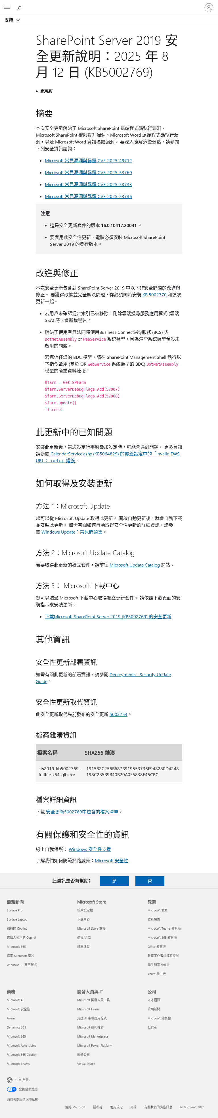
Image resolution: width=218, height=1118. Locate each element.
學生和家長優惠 (158, 965)
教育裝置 (154, 919)
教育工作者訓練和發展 (163, 955)
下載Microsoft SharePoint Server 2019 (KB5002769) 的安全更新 (108, 616)
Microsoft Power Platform (94, 1045)
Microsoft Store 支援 (91, 928)
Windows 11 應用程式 (22, 965)
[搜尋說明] (20, 7)
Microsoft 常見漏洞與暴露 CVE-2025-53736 (88, 196)
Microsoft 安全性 (111, 860)
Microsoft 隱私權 (159, 1018)
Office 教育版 (157, 946)
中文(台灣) (22, 1080)
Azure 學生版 (157, 974)
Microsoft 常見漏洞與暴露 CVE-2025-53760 (88, 172)
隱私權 (97, 1107)
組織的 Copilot (17, 928)
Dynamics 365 (16, 1027)
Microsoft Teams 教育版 (164, 928)
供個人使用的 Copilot (21, 937)
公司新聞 (154, 1009)
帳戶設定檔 (85, 910)
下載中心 (83, 919)
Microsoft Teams (18, 1063)
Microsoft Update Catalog (135, 565)
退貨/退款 (84, 937)
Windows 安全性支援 (90, 849)
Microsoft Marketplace (92, 1036)
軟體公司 (83, 1054)
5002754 (118, 714)
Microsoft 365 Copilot (22, 1054)
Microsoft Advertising (21, 1045)
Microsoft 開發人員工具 (93, 1000)
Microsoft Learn (88, 1009)
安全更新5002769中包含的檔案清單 (82, 812)
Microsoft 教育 (158, 910)
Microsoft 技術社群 (90, 1027)
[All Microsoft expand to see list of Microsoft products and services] (7, 7)
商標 (133, 1107)
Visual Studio (86, 1063)
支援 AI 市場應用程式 (92, 1018)
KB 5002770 (154, 294)
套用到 (46, 91)
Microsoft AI (15, 1000)
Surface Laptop (17, 919)
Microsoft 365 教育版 (162, 937)
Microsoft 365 (16, 946)
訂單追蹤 (83, 946)
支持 (9, 20)
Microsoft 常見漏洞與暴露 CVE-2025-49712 (88, 160)
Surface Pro (14, 910)
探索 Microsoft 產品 (20, 955)
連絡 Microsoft (75, 1107)
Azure (11, 1018)
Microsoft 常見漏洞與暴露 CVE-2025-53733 (88, 184)
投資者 (152, 1027)
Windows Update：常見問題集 (71, 532)
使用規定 (116, 1107)
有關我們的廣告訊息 (158, 1107)
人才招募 (154, 1000)
